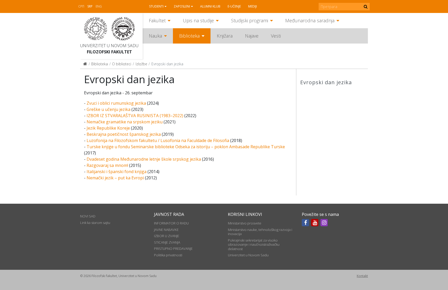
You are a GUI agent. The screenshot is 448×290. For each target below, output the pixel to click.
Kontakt (362, 276)
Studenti (156, 6)
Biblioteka (189, 36)
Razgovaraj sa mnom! (107, 165)
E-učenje (234, 6)
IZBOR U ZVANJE (166, 236)
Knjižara (225, 36)
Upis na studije (198, 20)
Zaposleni (182, 6)
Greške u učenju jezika (108, 109)
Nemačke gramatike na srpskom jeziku (125, 122)
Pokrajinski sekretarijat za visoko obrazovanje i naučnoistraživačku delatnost (253, 244)
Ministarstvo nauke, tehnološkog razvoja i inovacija (260, 231)
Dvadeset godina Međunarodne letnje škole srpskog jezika (144, 159)
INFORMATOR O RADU (171, 223)
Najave (251, 36)
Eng (99, 6)
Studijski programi (249, 20)
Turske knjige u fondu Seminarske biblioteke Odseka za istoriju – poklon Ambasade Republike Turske (186, 147)
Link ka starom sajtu (95, 222)
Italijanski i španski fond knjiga (116, 171)
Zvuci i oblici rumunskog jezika (116, 103)
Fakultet (157, 20)
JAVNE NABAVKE (166, 229)
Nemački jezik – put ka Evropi (115, 178)
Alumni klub (210, 6)
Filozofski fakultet (109, 52)
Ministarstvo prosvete (244, 223)
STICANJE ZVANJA (167, 242)
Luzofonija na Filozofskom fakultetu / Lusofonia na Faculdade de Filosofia (158, 140)
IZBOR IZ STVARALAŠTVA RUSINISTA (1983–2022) (135, 115)
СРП (81, 6)
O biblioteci (121, 63)
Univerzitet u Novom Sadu (109, 45)
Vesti (276, 36)
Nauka (155, 36)
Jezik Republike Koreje (108, 128)
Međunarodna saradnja (309, 20)
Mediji (252, 6)
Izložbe (141, 63)
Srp (90, 6)
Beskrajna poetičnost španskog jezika (124, 134)
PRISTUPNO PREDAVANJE (173, 248)
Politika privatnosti (168, 255)
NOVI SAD (87, 216)
